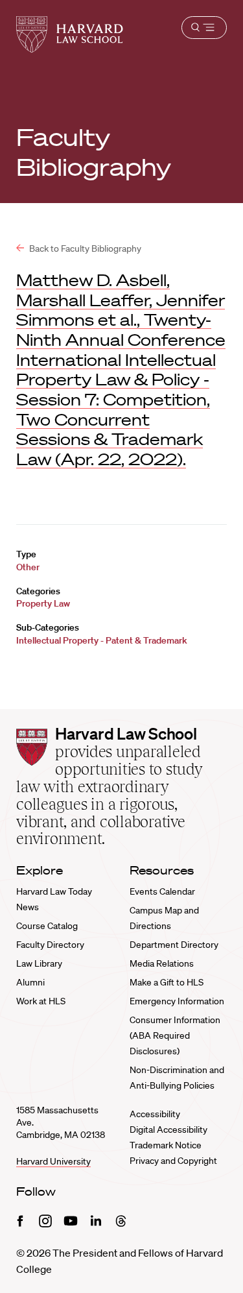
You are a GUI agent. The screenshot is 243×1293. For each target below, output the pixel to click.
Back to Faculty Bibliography (84, 248)
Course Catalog (47, 926)
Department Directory (174, 944)
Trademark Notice (166, 1145)
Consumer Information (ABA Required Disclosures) (175, 1035)
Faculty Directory (50, 944)
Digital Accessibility (168, 1129)
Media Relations (162, 963)
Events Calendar (162, 891)
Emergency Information (177, 1001)
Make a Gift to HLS (166, 982)
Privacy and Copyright (173, 1160)
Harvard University (53, 1161)
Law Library (39, 963)
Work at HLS (40, 1001)
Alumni (30, 982)
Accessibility (155, 1114)
